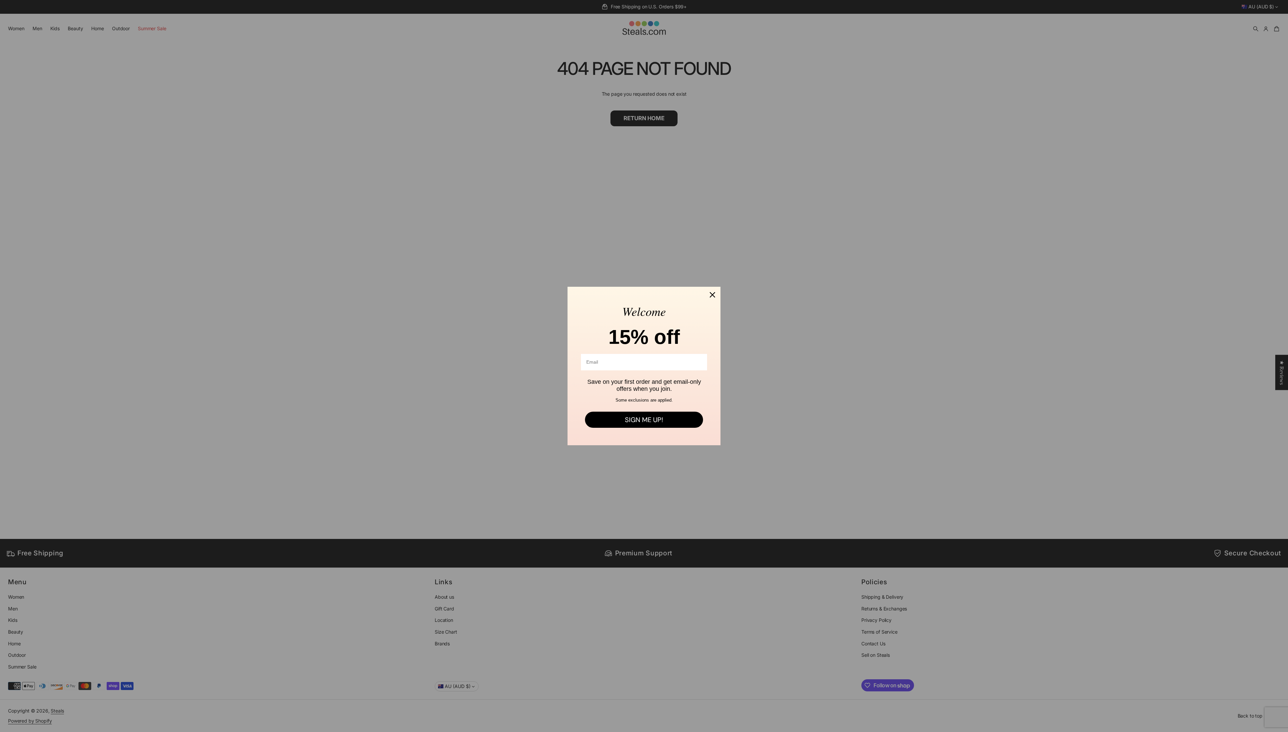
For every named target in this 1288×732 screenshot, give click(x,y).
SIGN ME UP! (644, 419)
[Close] (712, 295)
